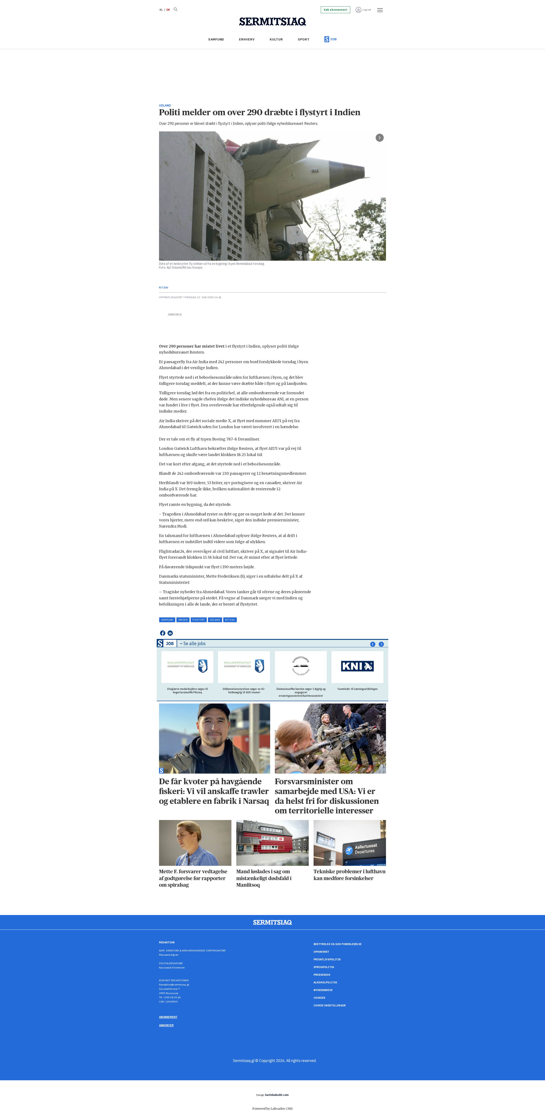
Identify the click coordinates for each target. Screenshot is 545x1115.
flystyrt (198, 619)
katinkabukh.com (277, 1094)
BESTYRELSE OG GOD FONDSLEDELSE (338, 944)
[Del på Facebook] (162, 633)
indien (183, 619)
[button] (373, 644)
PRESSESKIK (322, 974)
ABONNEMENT (168, 1017)
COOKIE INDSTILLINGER (330, 1005)
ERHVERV (247, 39)
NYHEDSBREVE (323, 990)
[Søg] (175, 10)
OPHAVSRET (321, 951)
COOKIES (320, 997)
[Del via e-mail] (170, 633)
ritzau (230, 619)
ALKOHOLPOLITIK (325, 982)
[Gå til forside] (272, 21)
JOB (333, 39)
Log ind (367, 9)
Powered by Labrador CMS (272, 1109)
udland (215, 619)
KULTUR (276, 39)
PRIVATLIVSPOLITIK (327, 959)
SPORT (304, 39)
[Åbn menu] (378, 10)
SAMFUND (216, 39)
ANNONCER (166, 1025)
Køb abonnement (335, 9)
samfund (167, 619)
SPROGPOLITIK (324, 967)
